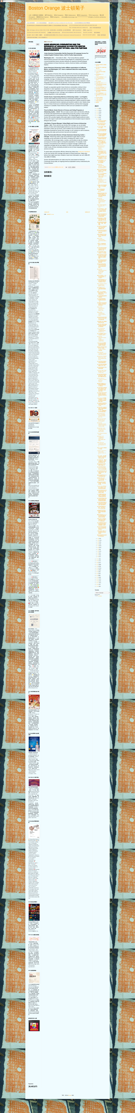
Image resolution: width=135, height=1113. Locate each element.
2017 (97, 564)
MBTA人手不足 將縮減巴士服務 (101, 448)
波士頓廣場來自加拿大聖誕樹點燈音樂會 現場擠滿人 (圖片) (102, 524)
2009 (97, 579)
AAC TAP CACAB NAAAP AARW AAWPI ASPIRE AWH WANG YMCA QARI (83, 25)
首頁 (67, 212)
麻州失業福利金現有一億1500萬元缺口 (102, 124)
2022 (97, 115)
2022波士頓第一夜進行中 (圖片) (101, 127)
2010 (97, 577)
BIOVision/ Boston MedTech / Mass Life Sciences (71, 32)
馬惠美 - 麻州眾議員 (101, 35)
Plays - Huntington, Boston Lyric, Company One (78, 27)
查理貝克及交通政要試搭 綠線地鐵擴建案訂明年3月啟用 (102, 135)
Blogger (70, 1095)
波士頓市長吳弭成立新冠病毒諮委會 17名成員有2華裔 (102, 491)
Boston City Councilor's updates (89, 34)
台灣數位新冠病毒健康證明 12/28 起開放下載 (102, 186)
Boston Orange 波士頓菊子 (56, 8)
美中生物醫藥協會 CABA (101, 93)
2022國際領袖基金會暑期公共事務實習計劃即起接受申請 (101, 495)
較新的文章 (46, 212)
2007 (97, 582)
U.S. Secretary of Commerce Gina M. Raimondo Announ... (101, 380)
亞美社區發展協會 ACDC (101, 77)
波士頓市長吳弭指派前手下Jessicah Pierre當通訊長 (102, 231)
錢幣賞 (97, 102)
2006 (97, 584)
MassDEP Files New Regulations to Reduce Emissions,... (101, 147)
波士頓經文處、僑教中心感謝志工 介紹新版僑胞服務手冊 (102, 461)
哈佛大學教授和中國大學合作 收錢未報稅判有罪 (102, 235)
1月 (98, 556)
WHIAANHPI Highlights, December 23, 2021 (102, 206)
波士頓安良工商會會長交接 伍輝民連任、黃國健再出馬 (102, 227)
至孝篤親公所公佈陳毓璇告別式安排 (102, 322)
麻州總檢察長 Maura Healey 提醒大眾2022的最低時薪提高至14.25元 (101, 142)
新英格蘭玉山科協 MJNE (101, 88)
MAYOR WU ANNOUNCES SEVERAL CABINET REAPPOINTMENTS (101, 166)
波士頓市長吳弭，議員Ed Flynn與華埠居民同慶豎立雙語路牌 (102, 210)
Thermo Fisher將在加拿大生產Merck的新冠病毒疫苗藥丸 (101, 487)
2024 (97, 112)
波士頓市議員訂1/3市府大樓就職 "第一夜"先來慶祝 (101, 161)
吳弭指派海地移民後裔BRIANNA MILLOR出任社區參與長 (102, 318)
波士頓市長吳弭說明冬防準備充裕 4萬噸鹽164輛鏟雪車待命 (102, 375)
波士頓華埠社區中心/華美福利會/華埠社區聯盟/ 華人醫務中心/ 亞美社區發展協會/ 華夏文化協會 (47, 25)
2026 (97, 108)
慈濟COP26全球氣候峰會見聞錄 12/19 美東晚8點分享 (102, 293)
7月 (98, 545)
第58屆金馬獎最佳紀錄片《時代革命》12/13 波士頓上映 (101, 507)
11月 (98, 538)
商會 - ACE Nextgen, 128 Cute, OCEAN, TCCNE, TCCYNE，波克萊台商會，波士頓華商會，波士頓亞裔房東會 (49, 30)
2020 (97, 559)
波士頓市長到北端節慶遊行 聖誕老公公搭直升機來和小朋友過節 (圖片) (102, 389)
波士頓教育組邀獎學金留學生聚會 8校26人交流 (102, 404)
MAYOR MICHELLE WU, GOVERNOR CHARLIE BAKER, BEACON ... (101, 415)
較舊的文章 (87, 212)
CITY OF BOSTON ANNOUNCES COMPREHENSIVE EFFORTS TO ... (101, 330)
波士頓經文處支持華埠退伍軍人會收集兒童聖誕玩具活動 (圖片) (102, 394)
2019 (97, 560)
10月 (98, 540)
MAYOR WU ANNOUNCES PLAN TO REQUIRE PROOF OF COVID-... (101, 271)
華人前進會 (98, 81)
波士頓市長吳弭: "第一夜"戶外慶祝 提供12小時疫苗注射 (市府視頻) (101, 153)
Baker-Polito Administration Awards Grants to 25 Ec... (101, 314)
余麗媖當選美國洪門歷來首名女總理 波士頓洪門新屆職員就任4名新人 (102, 195)
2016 (97, 566)
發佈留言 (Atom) (50, 214)
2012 (97, 573)
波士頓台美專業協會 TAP (101, 87)
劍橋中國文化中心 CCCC (101, 83)
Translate (100, 596)
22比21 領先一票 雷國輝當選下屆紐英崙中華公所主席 (101, 457)
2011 (97, 575)
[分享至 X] (71, 167)
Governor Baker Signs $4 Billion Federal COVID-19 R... (101, 371)
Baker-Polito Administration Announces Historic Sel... (100, 308)
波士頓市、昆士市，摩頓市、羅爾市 (34, 35)
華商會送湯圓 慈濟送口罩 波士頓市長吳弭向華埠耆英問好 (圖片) (101, 266)
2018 (97, 562)
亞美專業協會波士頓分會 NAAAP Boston (101, 85)
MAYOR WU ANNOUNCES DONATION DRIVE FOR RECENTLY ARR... (101, 201)
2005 (97, 586)
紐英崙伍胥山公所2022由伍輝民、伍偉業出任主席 (101, 479)
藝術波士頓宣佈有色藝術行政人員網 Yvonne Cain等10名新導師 (102, 348)
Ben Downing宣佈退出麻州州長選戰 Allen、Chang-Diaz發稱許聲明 (102, 175)
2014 (97, 569)
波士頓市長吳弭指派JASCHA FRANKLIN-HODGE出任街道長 (101, 468)
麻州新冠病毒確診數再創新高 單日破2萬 (102, 138)
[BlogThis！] (70, 167)
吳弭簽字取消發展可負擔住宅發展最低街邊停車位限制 (102, 215)
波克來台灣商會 (99, 97)
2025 (97, 110)
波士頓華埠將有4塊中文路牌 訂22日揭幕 (101, 252)
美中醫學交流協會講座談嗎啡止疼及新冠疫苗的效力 (102, 304)
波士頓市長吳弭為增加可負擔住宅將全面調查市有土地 (102, 249)
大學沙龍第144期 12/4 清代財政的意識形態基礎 (101, 532)
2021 (97, 117)
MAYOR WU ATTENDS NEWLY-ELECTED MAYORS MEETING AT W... (101, 358)
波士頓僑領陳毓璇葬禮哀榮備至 (102, 296)
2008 (97, 580)
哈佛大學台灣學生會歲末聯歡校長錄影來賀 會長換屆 (102, 325)
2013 (97, 571)
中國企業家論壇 (99, 99)
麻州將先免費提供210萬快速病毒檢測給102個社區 (101, 384)
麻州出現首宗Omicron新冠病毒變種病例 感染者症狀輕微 (101, 515)
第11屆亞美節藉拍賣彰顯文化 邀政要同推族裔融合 (101, 528)
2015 (97, 568)
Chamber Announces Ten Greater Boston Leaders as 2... (101, 452)
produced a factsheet (84, 151)
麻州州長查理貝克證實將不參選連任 (102, 536)
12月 (98, 119)
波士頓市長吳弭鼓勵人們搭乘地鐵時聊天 (102, 362)
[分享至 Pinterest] (74, 167)
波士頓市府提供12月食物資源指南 (101, 368)
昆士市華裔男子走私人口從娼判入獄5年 (102, 334)
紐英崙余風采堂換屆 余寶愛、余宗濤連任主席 (101, 483)
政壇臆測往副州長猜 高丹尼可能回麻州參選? (101, 511)
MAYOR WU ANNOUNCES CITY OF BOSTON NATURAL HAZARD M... (101, 181)
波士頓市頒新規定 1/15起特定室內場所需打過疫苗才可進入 (101, 280)
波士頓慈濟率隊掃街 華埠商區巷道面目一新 (101, 300)
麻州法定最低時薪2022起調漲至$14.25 (101, 190)
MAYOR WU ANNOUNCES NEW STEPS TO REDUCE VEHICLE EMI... (101, 424)
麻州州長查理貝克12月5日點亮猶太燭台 (101, 476)
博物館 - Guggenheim (87, 30)
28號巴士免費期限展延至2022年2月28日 (101, 245)
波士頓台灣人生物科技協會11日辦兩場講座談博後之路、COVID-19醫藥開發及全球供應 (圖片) (102, 409)
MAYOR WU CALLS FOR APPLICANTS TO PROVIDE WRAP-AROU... (101, 430)
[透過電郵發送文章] (66, 167)
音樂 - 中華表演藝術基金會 (95, 27)
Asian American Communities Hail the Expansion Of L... (101, 444)
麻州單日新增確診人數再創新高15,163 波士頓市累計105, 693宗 (102, 157)
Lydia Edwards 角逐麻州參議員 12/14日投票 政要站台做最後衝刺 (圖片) (101, 400)
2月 (98, 554)
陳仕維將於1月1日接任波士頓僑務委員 (101, 121)
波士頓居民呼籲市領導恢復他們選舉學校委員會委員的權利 (102, 499)
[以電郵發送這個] (68, 167)
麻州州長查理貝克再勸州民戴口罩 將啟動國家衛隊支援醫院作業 (102, 256)
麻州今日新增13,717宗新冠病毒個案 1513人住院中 (101, 276)
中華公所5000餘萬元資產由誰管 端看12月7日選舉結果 (101, 520)
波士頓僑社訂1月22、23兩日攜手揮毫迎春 (101, 289)
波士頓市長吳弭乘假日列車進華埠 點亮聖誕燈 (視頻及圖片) (102, 503)
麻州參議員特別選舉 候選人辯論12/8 (101, 464)
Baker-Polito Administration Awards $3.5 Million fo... (101, 240)
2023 (97, 113)
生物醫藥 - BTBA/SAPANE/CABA (54, 32)
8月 (98, 543)
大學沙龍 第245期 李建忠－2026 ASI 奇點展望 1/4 (37, 37)
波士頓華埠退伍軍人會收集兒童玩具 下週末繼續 (102, 472)
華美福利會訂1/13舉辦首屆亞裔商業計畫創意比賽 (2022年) (101, 219)
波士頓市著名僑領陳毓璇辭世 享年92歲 (102, 365)
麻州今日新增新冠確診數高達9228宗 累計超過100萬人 (102, 170)
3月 (98, 553)
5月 (98, 549)
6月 (98, 547)
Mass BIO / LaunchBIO (87, 32)
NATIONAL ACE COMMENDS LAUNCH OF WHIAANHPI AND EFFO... (101, 438)
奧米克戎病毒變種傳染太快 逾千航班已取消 (102, 130)
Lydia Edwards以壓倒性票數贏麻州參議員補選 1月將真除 (101, 344)
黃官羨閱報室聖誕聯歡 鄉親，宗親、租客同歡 (102, 223)
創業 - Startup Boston (77, 30)
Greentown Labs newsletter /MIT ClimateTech (36, 32)
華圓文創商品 (99, 100)
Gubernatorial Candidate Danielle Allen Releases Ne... (102, 353)
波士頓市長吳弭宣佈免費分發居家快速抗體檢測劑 (102, 261)
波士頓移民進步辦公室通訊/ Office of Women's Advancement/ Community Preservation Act (62, 35)
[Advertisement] (33, 1057)
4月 (98, 551)
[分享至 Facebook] (73, 167)
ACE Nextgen (99, 70)
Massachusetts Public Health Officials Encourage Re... (101, 420)
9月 (98, 542)
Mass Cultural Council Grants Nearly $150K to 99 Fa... (101, 285)
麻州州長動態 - (97, 32)
